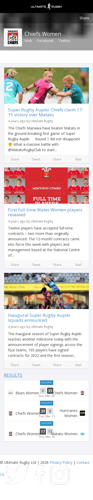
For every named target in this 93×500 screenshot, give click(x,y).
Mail (78, 159)
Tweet (36, 159)
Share (84, 18)
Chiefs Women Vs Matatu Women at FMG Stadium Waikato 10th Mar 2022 (46, 433)
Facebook (45, 40)
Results (13, 375)
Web (28, 40)
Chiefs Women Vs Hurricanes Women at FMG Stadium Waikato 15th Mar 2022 (46, 413)
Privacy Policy (61, 462)
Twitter (64, 40)
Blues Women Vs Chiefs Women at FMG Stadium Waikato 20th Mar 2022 (46, 393)
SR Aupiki (46, 382)
